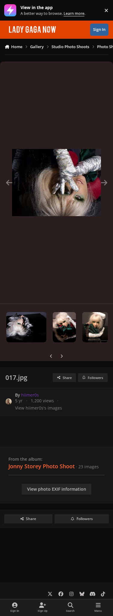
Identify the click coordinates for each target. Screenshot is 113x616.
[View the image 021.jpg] (26, 327)
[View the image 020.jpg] (64, 327)
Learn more (11, 10)
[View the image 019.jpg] (95, 327)
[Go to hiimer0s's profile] (8, 401)
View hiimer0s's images (38, 408)
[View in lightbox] (56, 182)
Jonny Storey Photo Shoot (41, 466)
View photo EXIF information (56, 489)
